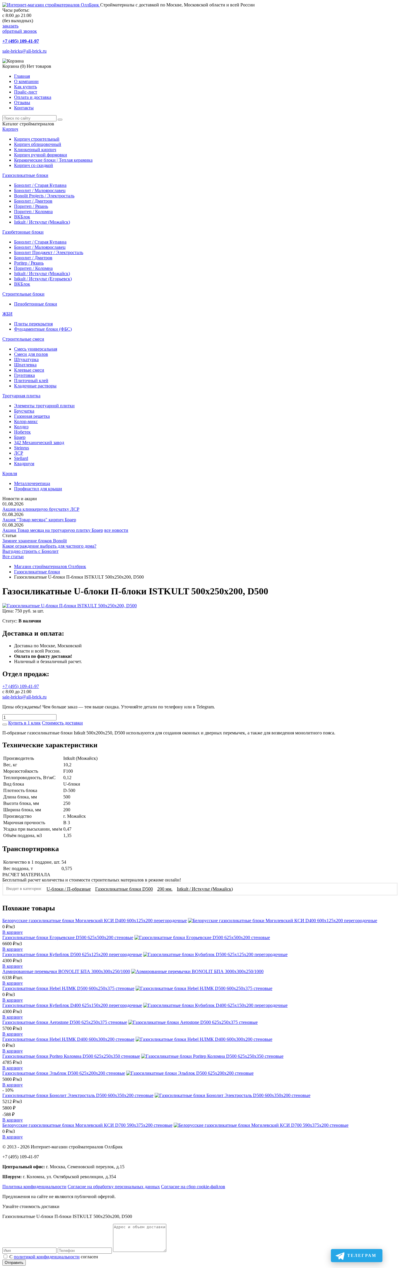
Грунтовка (24, 375)
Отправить (14, 1262)
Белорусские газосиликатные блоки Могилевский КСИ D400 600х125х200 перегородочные (94, 920)
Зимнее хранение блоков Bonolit (34, 540)
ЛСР (18, 453)
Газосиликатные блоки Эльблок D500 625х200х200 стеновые (63, 1073)
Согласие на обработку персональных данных (114, 1186)
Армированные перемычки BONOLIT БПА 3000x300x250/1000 (66, 971)
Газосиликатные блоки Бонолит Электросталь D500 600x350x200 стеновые (77, 1095)
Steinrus (21, 447)
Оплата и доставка (32, 97)
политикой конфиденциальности (47, 1256)
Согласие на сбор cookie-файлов (193, 1186)
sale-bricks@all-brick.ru (24, 51)
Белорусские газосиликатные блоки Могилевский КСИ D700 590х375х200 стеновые (87, 1125)
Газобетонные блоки (23, 232)
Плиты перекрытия (33, 323)
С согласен (53, 1256)
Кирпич (10, 129)
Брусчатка (24, 410)
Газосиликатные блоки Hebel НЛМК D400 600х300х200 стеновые (68, 1039)
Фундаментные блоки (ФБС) (43, 329)
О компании (26, 81)
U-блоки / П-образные (69, 888)
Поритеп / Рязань (31, 206)
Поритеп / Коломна (33, 211)
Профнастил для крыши (38, 488)
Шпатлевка (25, 364)
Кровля (9, 473)
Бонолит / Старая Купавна (40, 185)
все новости (116, 530)
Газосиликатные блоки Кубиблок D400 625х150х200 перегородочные (72, 1005)
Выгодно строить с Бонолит (30, 551)
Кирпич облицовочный (37, 144)
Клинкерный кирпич (35, 149)
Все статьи (13, 556)
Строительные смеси (23, 339)
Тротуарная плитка (21, 395)
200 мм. (164, 888)
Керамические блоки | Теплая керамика (53, 160)
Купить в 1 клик (24, 722)
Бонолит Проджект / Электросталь (48, 252)
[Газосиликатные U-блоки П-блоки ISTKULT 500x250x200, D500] (69, 605)
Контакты (24, 107)
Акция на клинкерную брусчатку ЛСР (40, 509)
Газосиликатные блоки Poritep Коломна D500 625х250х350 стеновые (71, 1056)
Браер (19, 437)
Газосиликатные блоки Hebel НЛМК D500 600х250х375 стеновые (68, 988)
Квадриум (24, 463)
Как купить (25, 86)
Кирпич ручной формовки (40, 154)
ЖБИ (7, 313)
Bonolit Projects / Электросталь (44, 195)
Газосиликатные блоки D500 (124, 888)
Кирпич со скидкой (33, 165)
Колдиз (21, 426)
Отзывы (22, 102)
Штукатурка (26, 359)
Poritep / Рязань (29, 262)
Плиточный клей (31, 380)
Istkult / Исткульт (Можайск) (42, 222)
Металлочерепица (32, 483)
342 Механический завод (39, 442)
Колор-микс (26, 421)
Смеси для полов (31, 354)
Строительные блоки (23, 293)
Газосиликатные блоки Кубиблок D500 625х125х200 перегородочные (72, 954)
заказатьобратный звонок (19, 28)
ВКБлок (22, 216)
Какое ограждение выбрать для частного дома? (49, 546)
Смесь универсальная (35, 348)
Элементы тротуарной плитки (44, 405)
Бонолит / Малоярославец (40, 190)
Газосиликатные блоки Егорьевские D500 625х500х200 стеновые (67, 937)
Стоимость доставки (62, 722)
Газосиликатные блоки (25, 175)
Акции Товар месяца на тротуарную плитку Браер (52, 530)
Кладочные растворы (35, 385)
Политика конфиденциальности (34, 1186)
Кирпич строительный (36, 139)
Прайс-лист (25, 91)
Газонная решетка (32, 416)
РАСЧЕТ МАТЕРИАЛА (26, 874)
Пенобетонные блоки (35, 303)
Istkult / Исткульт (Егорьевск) (43, 278)
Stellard (21, 458)
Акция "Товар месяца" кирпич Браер (39, 519)
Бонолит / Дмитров (33, 201)
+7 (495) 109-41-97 (20, 41)
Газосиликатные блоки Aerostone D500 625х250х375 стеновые (64, 1022)
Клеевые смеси (29, 370)
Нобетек (22, 431)
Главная (22, 76)
